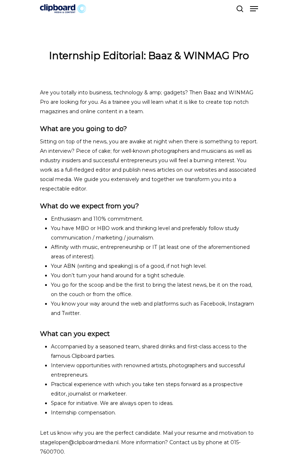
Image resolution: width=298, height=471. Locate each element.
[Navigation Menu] (254, 8)
